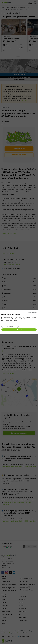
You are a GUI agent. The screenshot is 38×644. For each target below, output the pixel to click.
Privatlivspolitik (32, 312)
